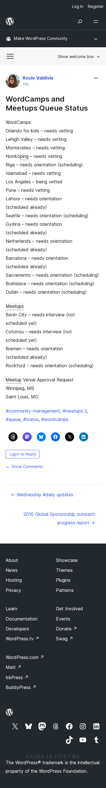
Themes (64, 570)
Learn (11, 608)
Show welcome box (76, 56)
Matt (13, 667)
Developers (17, 629)
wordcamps (54, 419)
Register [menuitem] (96, 6)
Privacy (13, 590)
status (31, 419)
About (12, 560)
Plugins (63, 580)
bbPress (17, 677)
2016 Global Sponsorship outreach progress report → (59, 518)
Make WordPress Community (41, 38)
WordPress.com (25, 657)
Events (63, 619)
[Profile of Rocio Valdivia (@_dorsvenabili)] (13, 82)
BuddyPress (21, 687)
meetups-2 (74, 411)
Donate (66, 629)
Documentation (22, 619)
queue (13, 419)
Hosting (14, 580)
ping (24, 156)
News (12, 570)
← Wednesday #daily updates (42, 494)
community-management (33, 411)
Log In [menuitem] (77, 6)
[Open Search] (80, 21)
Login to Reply (22, 454)
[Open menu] (97, 21)
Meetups (15, 306)
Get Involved (69, 608)
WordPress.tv (22, 638)
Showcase (67, 560)
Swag (64, 638)
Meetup (13, 380)
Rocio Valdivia (38, 78)
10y (26, 84)
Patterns (65, 590)
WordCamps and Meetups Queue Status (47, 103)
